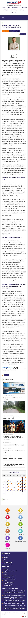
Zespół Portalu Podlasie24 (10, 571)
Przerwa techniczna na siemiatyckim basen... (15, 607)
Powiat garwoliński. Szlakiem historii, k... (13, 597)
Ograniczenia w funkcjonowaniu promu (13, 602)
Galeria (5, 574)
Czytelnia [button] (14, 10)
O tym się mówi (20, 534)
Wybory (20, 527)
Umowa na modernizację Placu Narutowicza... (15, 605)
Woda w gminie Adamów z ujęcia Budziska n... (15, 603)
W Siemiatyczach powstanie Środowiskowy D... (15, 608)
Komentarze (7, 577)
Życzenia (6, 580)
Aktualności (6, 556)
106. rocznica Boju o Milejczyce (11, 599)
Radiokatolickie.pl (8, 584)
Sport (7, 520)
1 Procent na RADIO (8, 585)
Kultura (20, 513)
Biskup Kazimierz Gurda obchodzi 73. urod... (14, 590)
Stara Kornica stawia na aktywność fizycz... (14, 595)
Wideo (5, 572)
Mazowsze (7, 541)
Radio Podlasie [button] (5, 7)
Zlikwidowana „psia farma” (10, 594)
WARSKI (24, 616)
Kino (8, 527)
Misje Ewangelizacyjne (20, 541)
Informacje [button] (15, 7)
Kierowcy (7, 548)
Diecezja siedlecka (8, 564)
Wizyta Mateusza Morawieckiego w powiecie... (15, 600)
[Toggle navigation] (3, 17)
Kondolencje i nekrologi (9, 579)
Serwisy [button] (24, 7)
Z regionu (6, 557)
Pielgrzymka (7, 534)
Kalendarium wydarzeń (9, 576)
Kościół (20, 520)
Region (7, 513)
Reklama (22, 10)
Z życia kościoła (8, 562)
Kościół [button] (6, 10)
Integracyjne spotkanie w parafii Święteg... (14, 592)
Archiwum (5, 31)
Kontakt (14, 12)
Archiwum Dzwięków (9, 582)
